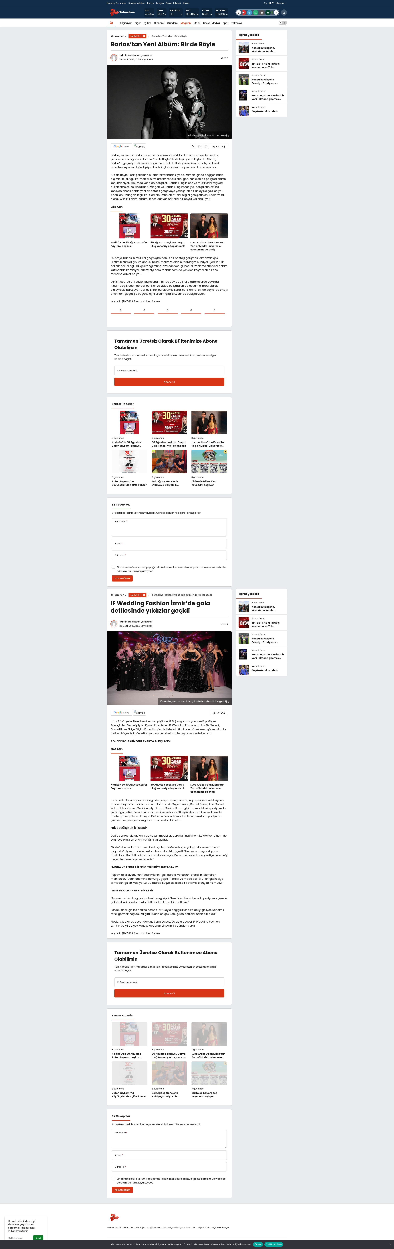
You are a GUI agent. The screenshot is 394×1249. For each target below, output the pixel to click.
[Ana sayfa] (111, 22)
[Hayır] (390, 1244)
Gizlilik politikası (274, 1244)
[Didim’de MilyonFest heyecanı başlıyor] (209, 468)
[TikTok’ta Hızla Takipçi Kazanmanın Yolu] (261, 63)
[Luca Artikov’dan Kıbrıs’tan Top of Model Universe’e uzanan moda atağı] (209, 232)
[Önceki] (238, 12)
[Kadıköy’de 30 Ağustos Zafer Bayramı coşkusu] (129, 232)
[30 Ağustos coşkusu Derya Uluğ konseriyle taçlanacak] (169, 232)
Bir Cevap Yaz (121, 504)
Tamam (258, 1244)
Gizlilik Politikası (15, 1238)
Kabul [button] (38, 1238)
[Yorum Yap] (192, 146)
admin (123, 55)
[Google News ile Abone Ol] (121, 146)
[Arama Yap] (284, 12)
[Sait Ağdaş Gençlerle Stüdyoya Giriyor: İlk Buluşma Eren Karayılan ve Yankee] (169, 468)
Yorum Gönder (122, 578)
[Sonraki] (276, 12)
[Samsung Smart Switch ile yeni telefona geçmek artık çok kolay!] (261, 95)
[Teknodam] (122, 12)
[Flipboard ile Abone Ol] (139, 146)
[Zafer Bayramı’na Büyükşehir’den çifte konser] (129, 468)
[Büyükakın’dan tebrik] (261, 111)
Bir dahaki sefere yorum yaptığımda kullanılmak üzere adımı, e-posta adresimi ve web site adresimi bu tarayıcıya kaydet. (171, 569)
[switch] (283, 22)
